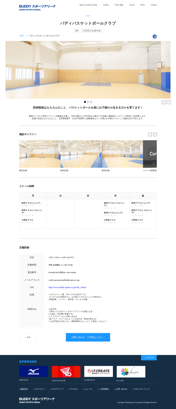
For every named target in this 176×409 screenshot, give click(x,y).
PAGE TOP (150, 358)
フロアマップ (57, 389)
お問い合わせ (121, 389)
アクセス (74, 389)
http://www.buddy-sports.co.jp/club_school (67, 287)
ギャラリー (40, 389)
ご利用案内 (104, 389)
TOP (21, 36)
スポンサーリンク (142, 389)
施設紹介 (24, 389)
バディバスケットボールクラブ (44, 36)
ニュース (88, 389)
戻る (28, 337)
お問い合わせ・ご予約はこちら (88, 337)
